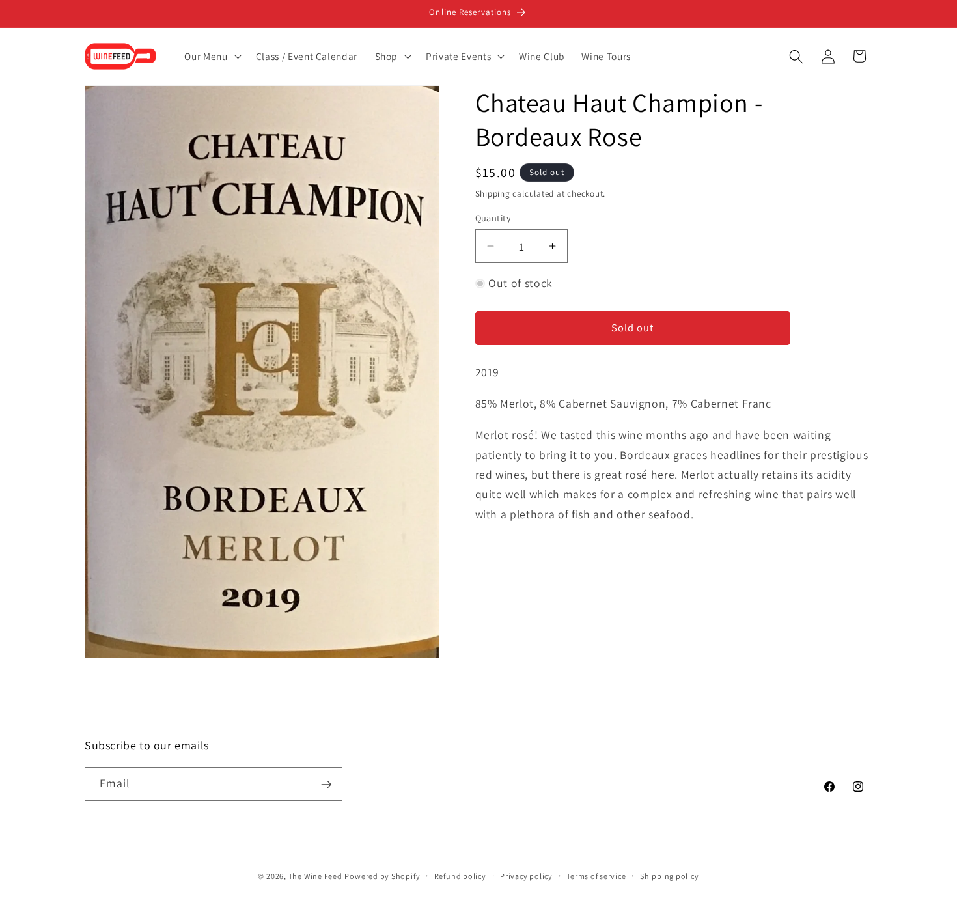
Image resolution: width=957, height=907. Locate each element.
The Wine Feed (315, 877)
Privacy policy (526, 877)
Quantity (493, 218)
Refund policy (460, 877)
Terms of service (596, 877)
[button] (211, 57)
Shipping (492, 193)
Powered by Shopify (382, 877)
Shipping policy (669, 877)
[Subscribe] (326, 785)
